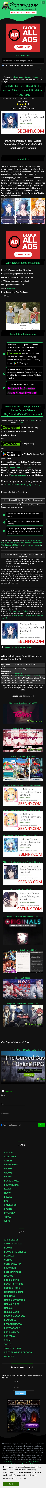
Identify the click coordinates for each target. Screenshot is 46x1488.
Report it (32, 420)
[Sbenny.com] (20, 5)
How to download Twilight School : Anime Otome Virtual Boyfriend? (23, 501)
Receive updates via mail (12, 1125)
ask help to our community (32, 545)
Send (41, 1125)
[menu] (43, 2)
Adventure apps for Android (18, 611)
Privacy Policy (27, 1462)
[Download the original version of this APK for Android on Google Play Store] (11, 454)
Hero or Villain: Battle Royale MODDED (23, 950)
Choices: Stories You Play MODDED (23, 756)
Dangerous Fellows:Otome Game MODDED (22, 1003)
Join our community (18, 475)
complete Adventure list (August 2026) (22, 484)
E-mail (3, 1104)
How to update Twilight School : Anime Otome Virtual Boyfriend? (23, 555)
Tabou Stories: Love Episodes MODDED (23, 703)
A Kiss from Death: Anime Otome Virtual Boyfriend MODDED (23, 862)
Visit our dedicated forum (27, 423)
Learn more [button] (22, 1478)
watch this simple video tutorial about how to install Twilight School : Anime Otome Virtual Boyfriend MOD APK (21, 542)
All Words (20, 65)
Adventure (11, 288)
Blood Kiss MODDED (22, 978)
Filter (40, 69)
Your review (5, 1114)
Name (3, 1095)
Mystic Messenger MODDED (23, 728)
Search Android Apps (23, 56)
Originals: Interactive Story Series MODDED (22, 916)
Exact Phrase (9, 65)
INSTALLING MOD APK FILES (18, 467)
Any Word (30, 65)
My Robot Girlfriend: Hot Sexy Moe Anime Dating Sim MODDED (23, 835)
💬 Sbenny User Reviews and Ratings (16, 647)
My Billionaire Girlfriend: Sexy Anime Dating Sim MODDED (23, 785)
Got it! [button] (11, 1484)
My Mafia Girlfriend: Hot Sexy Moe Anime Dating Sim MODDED (23, 810)
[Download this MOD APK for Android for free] (11, 427)
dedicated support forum (12, 1462)
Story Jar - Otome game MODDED (23, 889)
